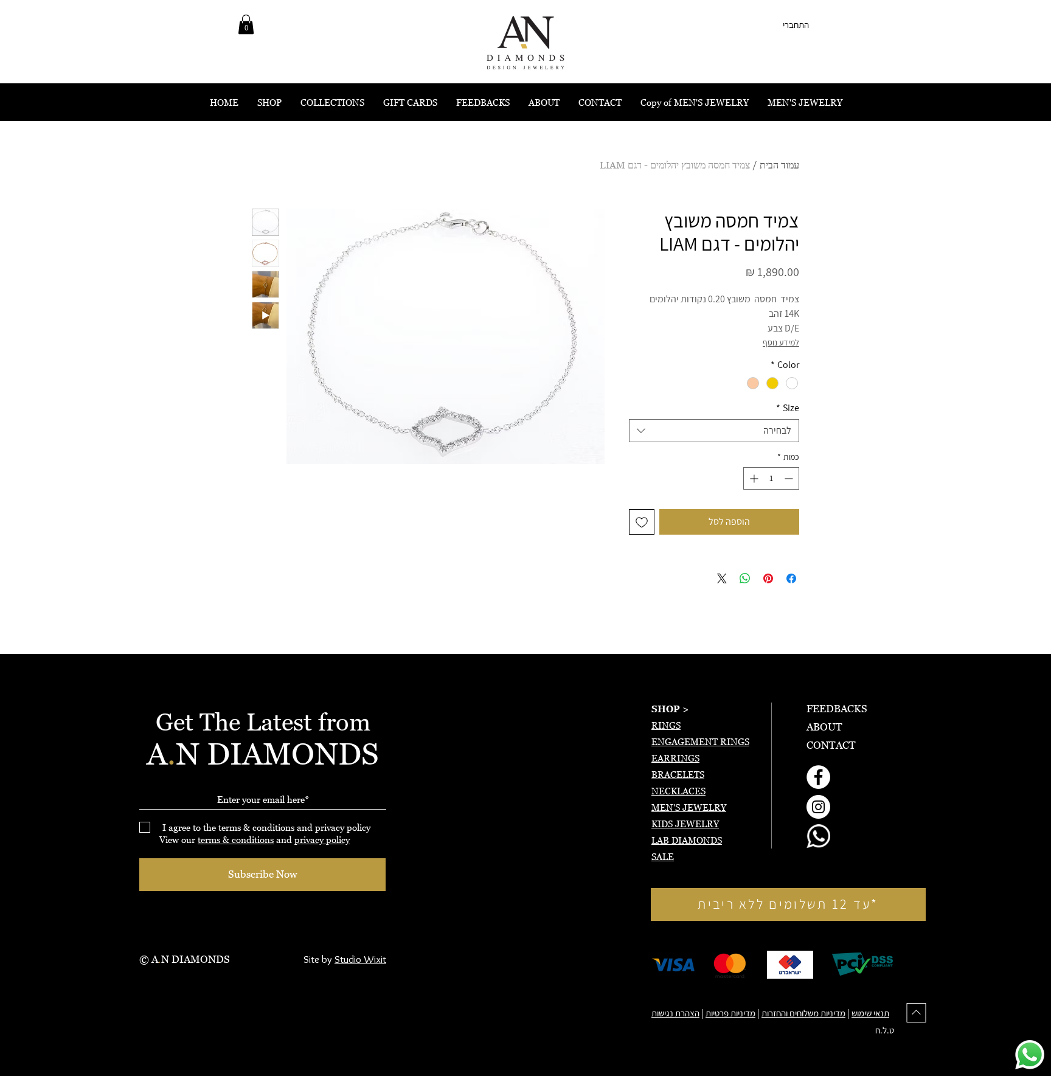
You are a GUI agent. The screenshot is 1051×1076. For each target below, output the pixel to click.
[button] (246, 24)
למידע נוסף (781, 342)
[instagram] (818, 807)
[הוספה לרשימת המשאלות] (641, 522)
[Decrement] (789, 478)
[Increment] (752, 478)
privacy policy (322, 839)
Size (787, 408)
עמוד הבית (779, 164)
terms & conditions (236, 839)
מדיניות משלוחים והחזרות (803, 1013)
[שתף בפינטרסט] (768, 578)
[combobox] (714, 430)
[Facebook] (818, 777)
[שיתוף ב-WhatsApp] (745, 578)
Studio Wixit (360, 959)
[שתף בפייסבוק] (791, 578)
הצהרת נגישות (675, 1013)
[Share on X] (722, 578)
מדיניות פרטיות (730, 1013)
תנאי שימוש (870, 1013)
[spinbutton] (771, 478)
